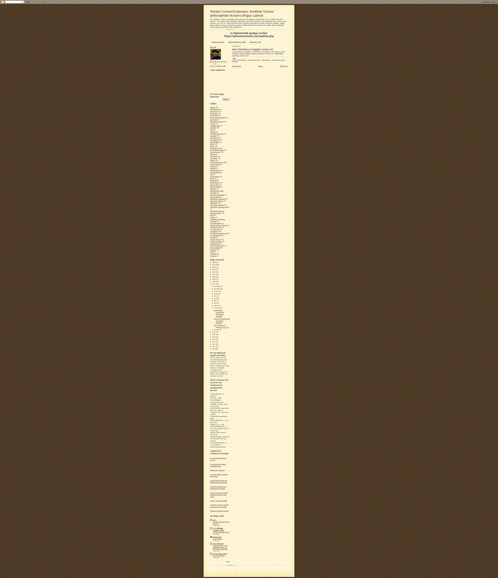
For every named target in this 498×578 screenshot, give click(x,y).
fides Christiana (215, 152)
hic (235, 52)
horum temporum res (216, 162)
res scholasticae (215, 235)
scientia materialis (215, 241)
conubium (213, 136)
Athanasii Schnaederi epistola (219, 511)
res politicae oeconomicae (218, 233)
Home (260, 66)
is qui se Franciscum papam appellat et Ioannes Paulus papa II (219, 495)
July (215, 296)
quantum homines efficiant (218, 225)
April (215, 303)
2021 (214, 274)
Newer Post (236, 66)
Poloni (212, 215)
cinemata (213, 132)
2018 (214, 281)
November (217, 289)
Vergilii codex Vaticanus (217, 470)
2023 (214, 269)
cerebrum (213, 127)
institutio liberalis (215, 170)
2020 (214, 277)
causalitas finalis (215, 126)
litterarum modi (255, 42)
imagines (213, 166)
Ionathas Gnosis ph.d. (220, 62)
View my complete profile (218, 66)
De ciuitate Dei (214, 140)
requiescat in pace (216, 227)
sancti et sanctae (215, 239)
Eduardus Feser (215, 148)
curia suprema (214, 138)
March (216, 305)
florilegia (212, 154)
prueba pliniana (217, 539)
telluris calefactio (215, 248)
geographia (213, 156)
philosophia (213, 203)
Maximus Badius (215, 186)
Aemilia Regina (214, 109)
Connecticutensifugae (217, 134)
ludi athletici (213, 180)
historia (212, 160)
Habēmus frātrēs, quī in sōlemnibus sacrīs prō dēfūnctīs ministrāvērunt (220, 547)
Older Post (284, 66)
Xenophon (213, 256)
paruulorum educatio (216, 201)
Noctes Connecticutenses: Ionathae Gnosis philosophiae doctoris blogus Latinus (242, 13)
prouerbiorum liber (216, 223)
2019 (214, 279)
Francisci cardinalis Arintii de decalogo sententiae (222, 321)
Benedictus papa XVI (216, 121)
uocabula (213, 254)
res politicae (214, 231)
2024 (214, 267)
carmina (212, 123)
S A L (214, 520)
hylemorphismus (215, 164)
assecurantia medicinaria (218, 117)
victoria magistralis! (219, 555)
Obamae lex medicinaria (217, 199)
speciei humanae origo (217, 245)
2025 (214, 265)
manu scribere (214, 185)
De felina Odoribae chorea (221, 532)
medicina (213, 189)
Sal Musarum (217, 537)
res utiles (213, 237)
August (216, 293)
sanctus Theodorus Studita (218, 501)
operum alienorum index (237, 42)
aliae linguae (214, 111)
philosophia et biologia (217, 205)
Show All (228, 561)
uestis (212, 252)
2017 (214, 284)
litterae (212, 178)
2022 (214, 272)
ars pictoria (213, 115)
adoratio (212, 107)
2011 (214, 344)
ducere (212, 146)
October (217, 291)
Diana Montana (215, 142)
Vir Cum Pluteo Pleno (220, 554)
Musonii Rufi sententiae (217, 195)
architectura (214, 113)
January (217, 330)
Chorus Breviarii (218, 543)
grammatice (213, 158)
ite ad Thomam (214, 176)
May (215, 301)
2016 (214, 332)
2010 (214, 346)
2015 (214, 334)
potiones (212, 217)
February (217, 308)
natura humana (215, 197)
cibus (211, 130)
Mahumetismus (215, 182)
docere (212, 144)
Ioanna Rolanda (215, 172)
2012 (214, 341)
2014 (214, 337)
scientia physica (215, 244)
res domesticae (215, 229)
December (217, 286)
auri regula (213, 119)
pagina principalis (217, 42)
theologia (213, 250)
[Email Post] (234, 58)
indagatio (213, 168)
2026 (214, 262)
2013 (214, 339)
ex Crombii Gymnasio (217, 150)
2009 (214, 349)
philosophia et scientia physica (219, 207)
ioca (211, 174)
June (215, 298)
